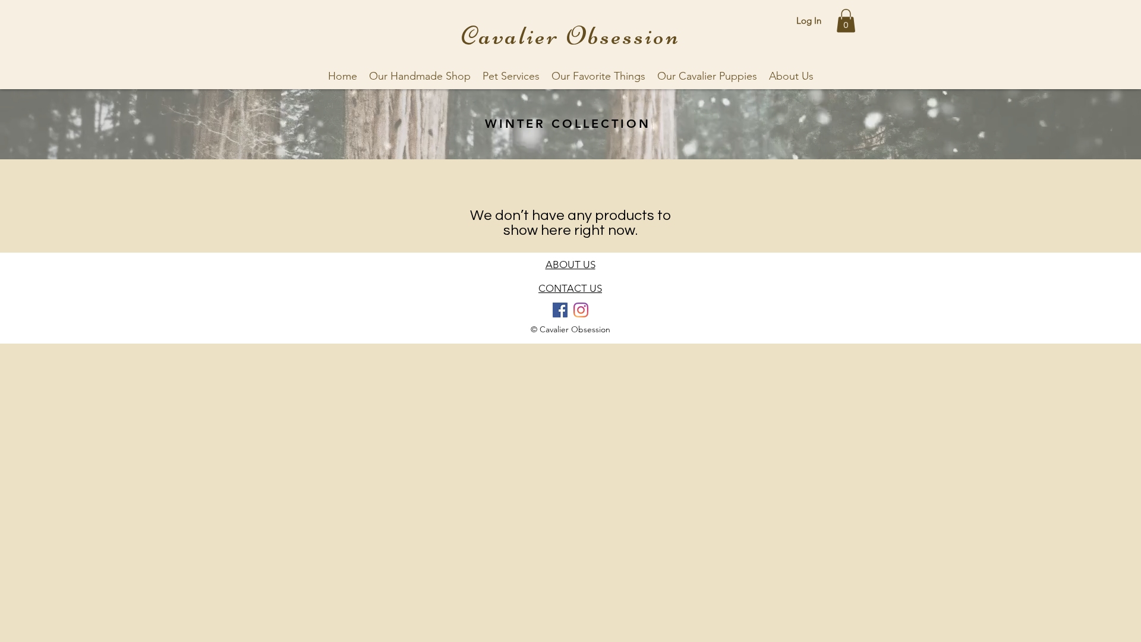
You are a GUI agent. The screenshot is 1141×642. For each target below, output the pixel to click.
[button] (846, 20)
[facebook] (560, 310)
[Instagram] (580, 310)
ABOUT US (570, 264)
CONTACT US (570, 288)
